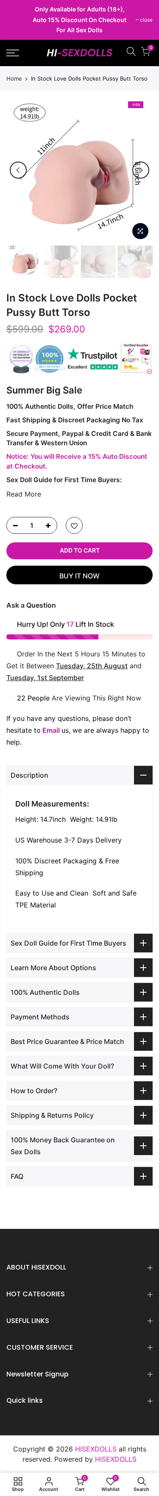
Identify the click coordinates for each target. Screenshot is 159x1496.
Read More (23, 494)
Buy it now (79, 576)
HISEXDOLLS (116, 1459)
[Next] (140, 170)
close (17, 20)
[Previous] (18, 170)
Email (51, 730)
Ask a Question (31, 605)
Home (14, 78)
